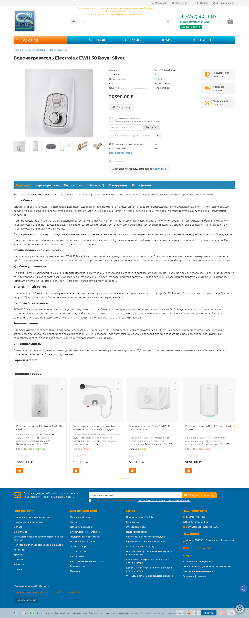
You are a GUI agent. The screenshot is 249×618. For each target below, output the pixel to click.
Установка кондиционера (198, 561)
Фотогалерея (78, 551)
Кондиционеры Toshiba (140, 517)
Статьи (18, 569)
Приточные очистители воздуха (145, 536)
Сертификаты (141, 185)
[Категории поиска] (73, 21)
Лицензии (76, 571)
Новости (19, 564)
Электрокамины (136, 526)
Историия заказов (81, 526)
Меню (130, 510)
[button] (13, 146)
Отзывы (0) (96, 185)
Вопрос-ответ (74, 185)
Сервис (133, 40)
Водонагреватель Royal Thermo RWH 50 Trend (208, 428)
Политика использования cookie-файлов (38, 544)
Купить (151, 127)
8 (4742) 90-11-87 (198, 16)
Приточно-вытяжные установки (145, 541)
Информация (24, 510)
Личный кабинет (80, 517)
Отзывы (18, 559)
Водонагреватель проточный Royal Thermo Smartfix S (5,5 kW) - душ (95, 428)
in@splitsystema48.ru (194, 21)
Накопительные (58, 49)
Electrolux (159, 79)
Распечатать (119, 161)
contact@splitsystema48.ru (202, 526)
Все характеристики (121, 152)
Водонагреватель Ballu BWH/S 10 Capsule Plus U (149, 428)
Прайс (166, 40)
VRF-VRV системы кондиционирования (149, 575)
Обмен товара (78, 546)
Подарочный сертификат (85, 536)
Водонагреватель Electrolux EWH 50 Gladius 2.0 (39, 428)
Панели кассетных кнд (140, 546)
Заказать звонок (191, 26)
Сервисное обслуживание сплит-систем (207, 566)
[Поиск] (168, 21)
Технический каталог (82, 541)
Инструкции (118, 185)
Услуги (188, 555)
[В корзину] (19, 470)
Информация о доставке (28, 522)
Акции (74, 522)
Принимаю (208, 613)
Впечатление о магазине (85, 531)
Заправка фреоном (194, 576)
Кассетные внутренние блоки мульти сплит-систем (148, 561)
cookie (194, 613)
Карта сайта (77, 556)
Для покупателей (83, 510)
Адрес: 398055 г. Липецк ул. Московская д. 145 (210, 542)
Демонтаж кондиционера (198, 571)
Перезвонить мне (26, 600)
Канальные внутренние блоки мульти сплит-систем (149, 569)
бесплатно (159, 168)
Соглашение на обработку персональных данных (39, 538)
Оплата (18, 526)
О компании (21, 531)
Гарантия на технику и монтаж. (32, 517)
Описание (23, 185)
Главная (18, 49)
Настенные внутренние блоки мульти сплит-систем (149, 553)
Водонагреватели (36, 49)
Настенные (133, 522)
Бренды (18, 554)
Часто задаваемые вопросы (87, 561)
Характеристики (47, 185)
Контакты (203, 40)
